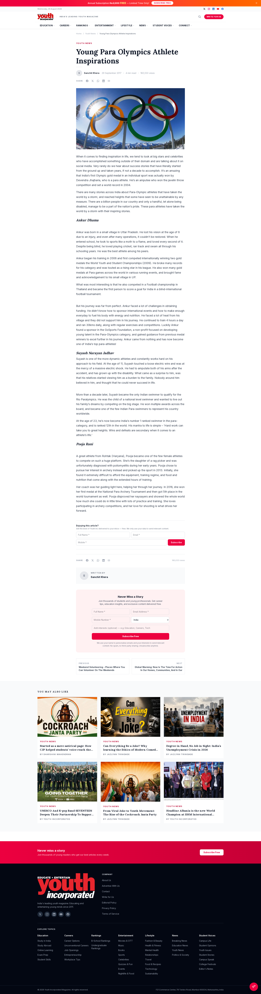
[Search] (199, 16)
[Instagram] (209, 9)
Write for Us (214, 17)
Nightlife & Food (126, 973)
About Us (106, 880)
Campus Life (205, 940)
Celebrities (123, 959)
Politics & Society (180, 955)
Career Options (72, 940)
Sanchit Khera (99, 577)
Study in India (44, 940)
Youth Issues (205, 950)
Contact (106, 891)
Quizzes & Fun (125, 964)
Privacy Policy (109, 908)
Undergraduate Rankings (99, 947)
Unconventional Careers (76, 945)
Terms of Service (110, 913)
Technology (151, 969)
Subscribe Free (162, 3)
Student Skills (44, 959)
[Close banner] (256, 3)
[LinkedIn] (213, 9)
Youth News (90, 33)
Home (79, 33)
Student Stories (206, 955)
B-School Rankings (100, 940)
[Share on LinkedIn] (103, 81)
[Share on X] (92, 81)
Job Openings (71, 950)
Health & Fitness (153, 945)
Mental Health (152, 950)
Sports (121, 955)
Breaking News (179, 940)
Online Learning (45, 950)
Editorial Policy (109, 902)
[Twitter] (204, 9)
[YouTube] (218, 9)
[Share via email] (108, 81)
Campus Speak (206, 959)
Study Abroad (44, 945)
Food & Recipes (153, 964)
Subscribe (176, 542)
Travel (148, 959)
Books (121, 950)
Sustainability (151, 973)
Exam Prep (42, 955)
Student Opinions (207, 945)
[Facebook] (222, 9)
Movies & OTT (125, 940)
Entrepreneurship (73, 955)
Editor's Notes (206, 969)
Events (121, 969)
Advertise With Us (111, 886)
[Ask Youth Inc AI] (254, 987)
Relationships (151, 955)
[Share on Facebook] (87, 81)
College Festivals (207, 964)
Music (121, 945)
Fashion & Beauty (153, 940)
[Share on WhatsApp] (98, 81)
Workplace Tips (72, 959)
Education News (180, 945)
